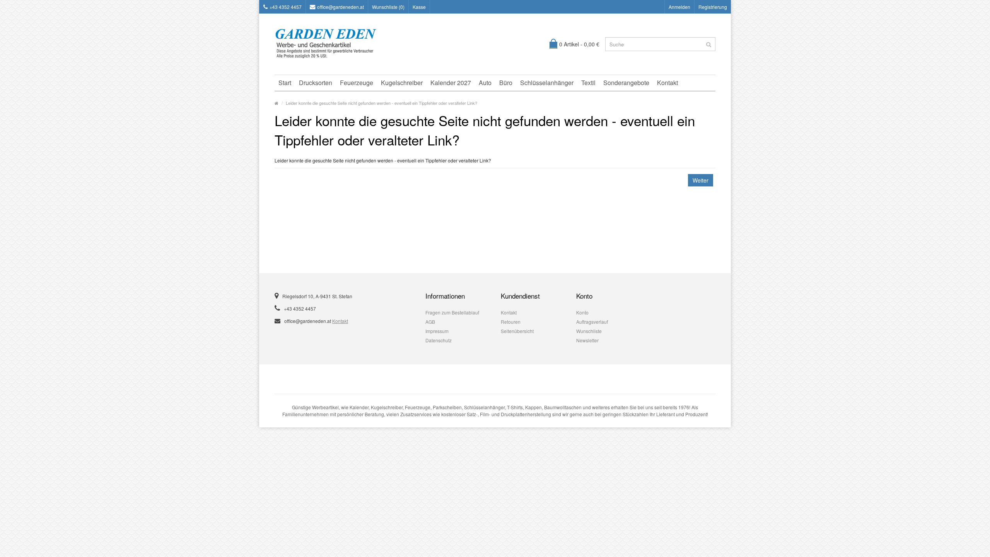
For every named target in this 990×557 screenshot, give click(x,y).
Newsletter (587, 340)
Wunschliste (589, 331)
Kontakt (667, 82)
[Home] (276, 103)
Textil (588, 82)
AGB (430, 321)
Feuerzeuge (356, 82)
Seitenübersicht (517, 331)
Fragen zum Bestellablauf (452, 312)
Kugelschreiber (402, 82)
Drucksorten (315, 82)
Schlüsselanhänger (547, 82)
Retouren (511, 321)
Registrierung (712, 6)
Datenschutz (438, 340)
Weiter (700, 180)
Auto (485, 82)
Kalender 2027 (450, 82)
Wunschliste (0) (388, 6)
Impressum (437, 331)
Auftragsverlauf (592, 321)
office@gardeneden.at (340, 6)
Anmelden (679, 6)
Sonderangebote (626, 82)
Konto (582, 312)
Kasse (419, 6)
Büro (505, 82)
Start (284, 82)
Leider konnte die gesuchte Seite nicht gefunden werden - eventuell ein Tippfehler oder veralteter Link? (381, 103)
